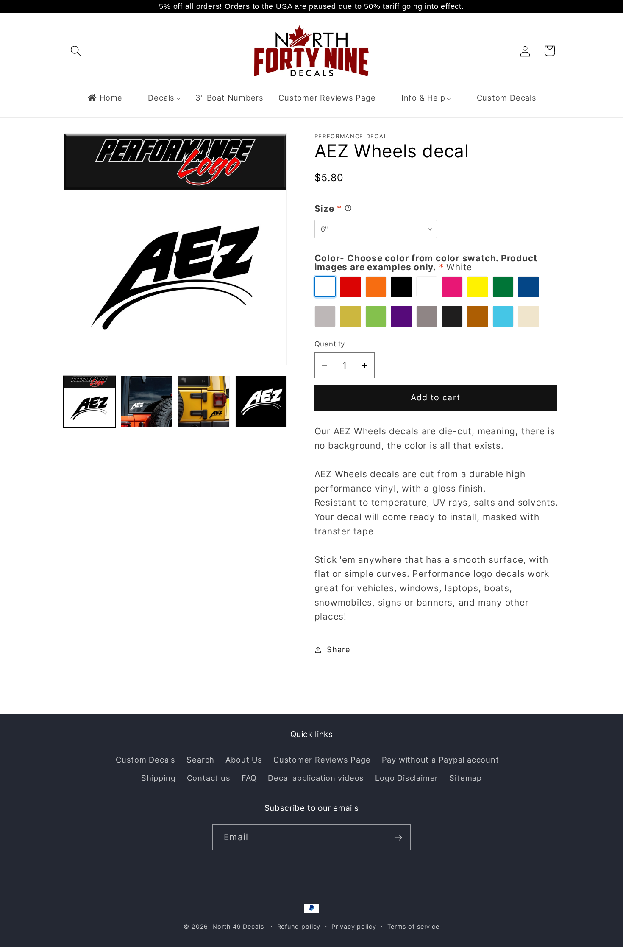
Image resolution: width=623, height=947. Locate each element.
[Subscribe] (398, 838)
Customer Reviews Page (321, 759)
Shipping (158, 777)
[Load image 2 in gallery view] (146, 401)
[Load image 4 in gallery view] (261, 401)
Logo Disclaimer (406, 777)
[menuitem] (104, 97)
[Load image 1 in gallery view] (89, 401)
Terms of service (413, 926)
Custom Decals (145, 759)
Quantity (329, 344)
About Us (243, 759)
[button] (76, 51)
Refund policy (299, 926)
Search (200, 759)
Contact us (209, 777)
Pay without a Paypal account (440, 759)
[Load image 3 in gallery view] (204, 401)
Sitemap (465, 777)
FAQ (249, 777)
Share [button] (338, 649)
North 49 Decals (238, 926)
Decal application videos (316, 777)
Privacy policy (353, 926)
